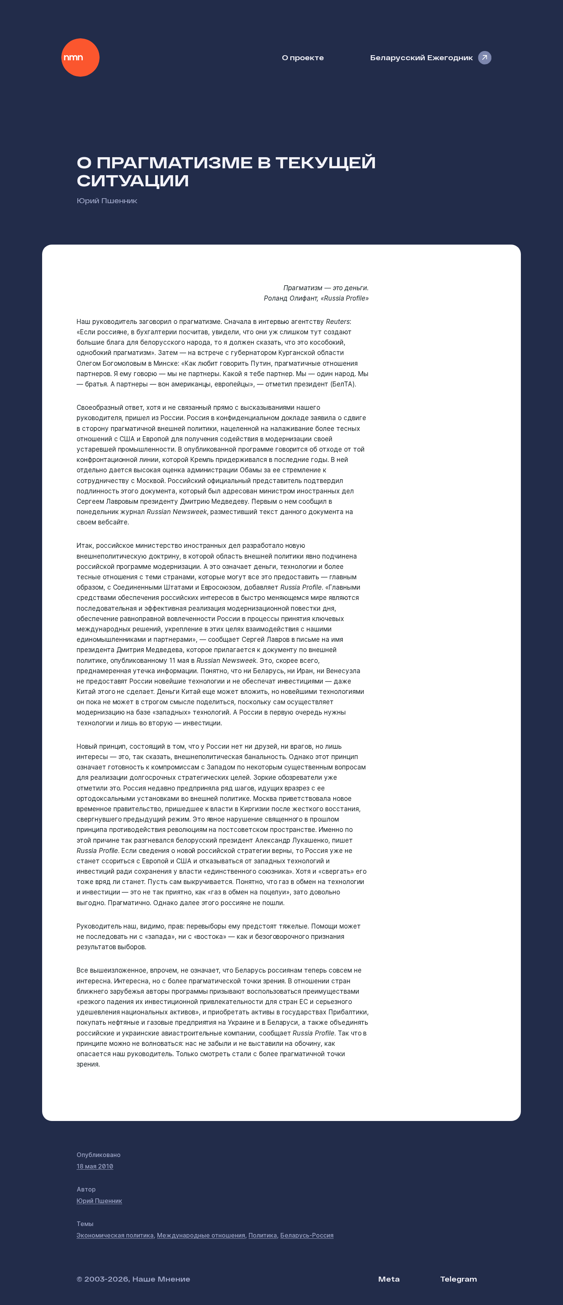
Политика (263, 1235)
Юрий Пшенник (107, 200)
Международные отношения (201, 1235)
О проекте (303, 57)
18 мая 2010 (95, 1166)
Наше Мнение (80, 57)
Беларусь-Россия (307, 1235)
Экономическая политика (115, 1235)
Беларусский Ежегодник (421, 57)
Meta (389, 1278)
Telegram (458, 1278)
